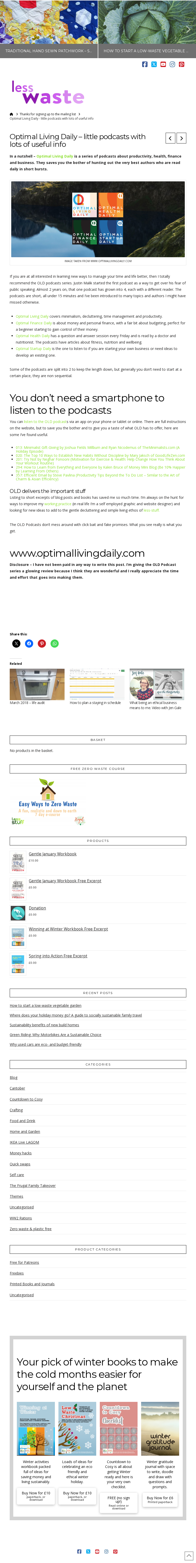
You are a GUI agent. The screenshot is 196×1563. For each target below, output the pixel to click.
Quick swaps (20, 1164)
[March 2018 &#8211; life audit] (37, 684)
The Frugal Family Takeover (33, 1185)
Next (185, 29)
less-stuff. (152, 510)
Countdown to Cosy (26, 1099)
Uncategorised (22, 1207)
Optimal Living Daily (54, 156)
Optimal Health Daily (33, 335)
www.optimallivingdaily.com (77, 553)
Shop (170, 1544)
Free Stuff (153, 1544)
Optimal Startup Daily (33, 348)
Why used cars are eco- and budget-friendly (45, 1044)
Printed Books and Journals (32, 1283)
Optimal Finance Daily (34, 322)
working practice (57, 503)
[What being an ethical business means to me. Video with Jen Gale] (157, 684)
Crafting (16, 1109)
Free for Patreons (24, 1262)
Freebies (17, 1273)
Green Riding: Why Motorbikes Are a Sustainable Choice (55, 1034)
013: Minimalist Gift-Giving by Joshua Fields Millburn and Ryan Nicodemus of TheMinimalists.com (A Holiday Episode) (98, 449)
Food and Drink (22, 1120)
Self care (17, 1174)
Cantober (17, 1088)
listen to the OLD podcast (45, 421)
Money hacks (21, 1153)
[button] (183, 81)
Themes (16, 1196)
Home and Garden (25, 1131)
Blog (13, 1077)
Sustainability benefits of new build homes (44, 1024)
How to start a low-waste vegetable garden (45, 1005)
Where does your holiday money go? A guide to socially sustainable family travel (76, 1015)
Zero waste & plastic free (31, 1228)
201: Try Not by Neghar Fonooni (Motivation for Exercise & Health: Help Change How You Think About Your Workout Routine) (100, 461)
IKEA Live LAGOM (24, 1142)
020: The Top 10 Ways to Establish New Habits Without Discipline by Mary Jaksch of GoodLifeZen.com (100, 455)
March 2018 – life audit (27, 702)
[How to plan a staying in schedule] (97, 684)
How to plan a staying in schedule (95, 702)
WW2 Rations (21, 1218)
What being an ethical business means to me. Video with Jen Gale (155, 705)
